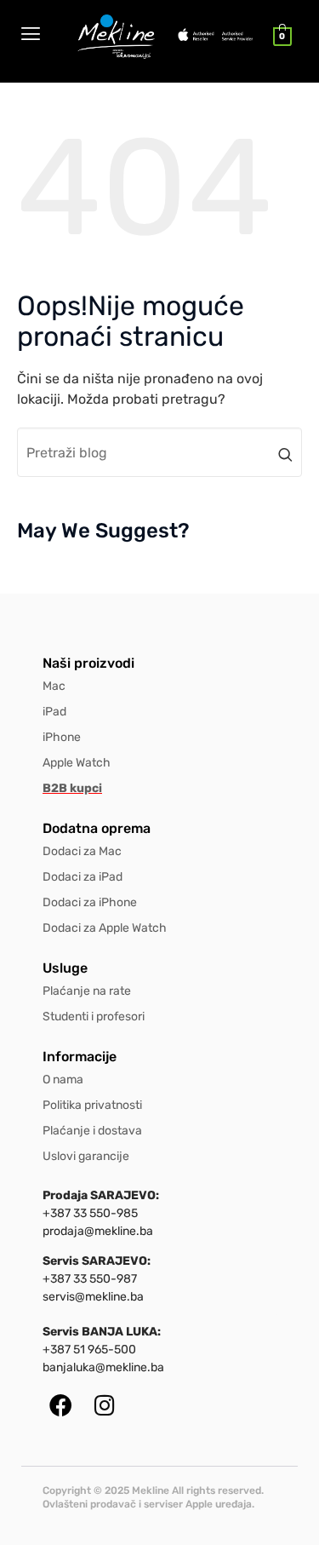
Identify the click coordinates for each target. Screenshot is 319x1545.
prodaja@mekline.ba (98, 1231)
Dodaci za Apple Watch (105, 928)
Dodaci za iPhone (90, 902)
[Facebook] (61, 1405)
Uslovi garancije (86, 1156)
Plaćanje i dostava (92, 1130)
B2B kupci (72, 788)
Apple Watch (77, 762)
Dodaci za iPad (82, 877)
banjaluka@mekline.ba (103, 1367)
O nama (63, 1079)
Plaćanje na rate (87, 991)
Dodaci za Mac (82, 851)
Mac (54, 686)
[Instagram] (104, 1405)
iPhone (62, 737)
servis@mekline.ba (93, 1296)
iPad (54, 711)
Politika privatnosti (92, 1105)
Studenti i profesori (94, 1016)
